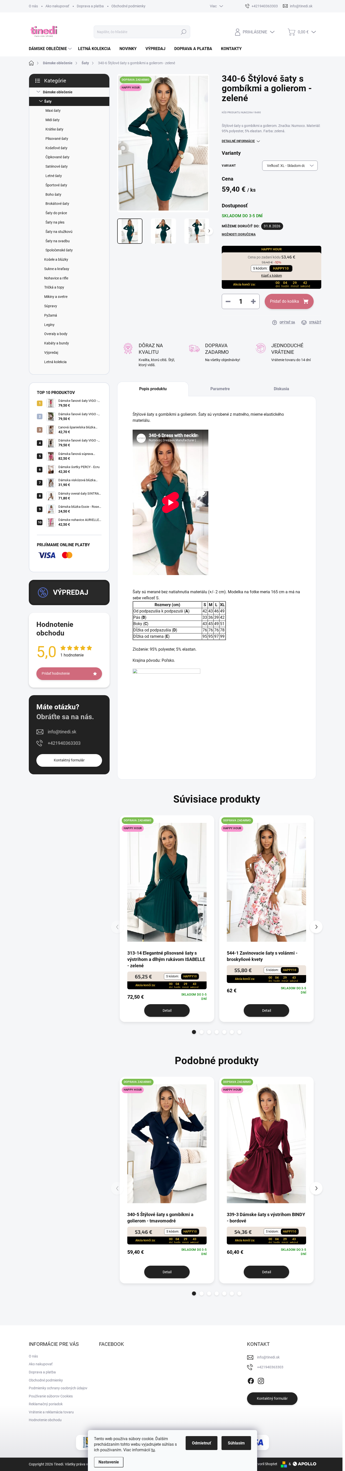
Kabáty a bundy (56, 343)
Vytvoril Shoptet (264, 1464)
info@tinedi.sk (62, 731)
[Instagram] (261, 1380)
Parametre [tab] (220, 388)
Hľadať (183, 32)
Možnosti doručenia (239, 234)
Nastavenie (108, 1462)
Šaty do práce (56, 213)
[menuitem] (51, 48)
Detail (167, 1010)
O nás (33, 6)
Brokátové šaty (57, 204)
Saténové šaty (56, 166)
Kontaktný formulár (69, 760)
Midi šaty (52, 120)
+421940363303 (64, 743)
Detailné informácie (238, 141)
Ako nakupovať (57, 6)
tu (153, 1449)
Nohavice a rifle (56, 278)
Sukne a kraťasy (56, 269)
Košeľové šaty (56, 148)
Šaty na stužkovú (58, 232)
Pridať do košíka (284, 301)
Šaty (48, 101)
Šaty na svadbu (57, 241)
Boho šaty (53, 194)
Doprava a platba (90, 6)
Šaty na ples (54, 222)
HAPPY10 (281, 268)
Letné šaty (53, 176)
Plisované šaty (56, 139)
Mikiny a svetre (55, 297)
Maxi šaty (53, 110)
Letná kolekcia (55, 362)
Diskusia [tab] (281, 388)
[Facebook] (251, 1380)
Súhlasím (236, 1443)
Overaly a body (55, 334)
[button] (194, 1032)
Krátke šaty (54, 129)
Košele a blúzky (56, 259)
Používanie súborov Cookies (51, 1396)
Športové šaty (56, 185)
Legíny (49, 325)
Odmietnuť (201, 1443)
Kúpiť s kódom (271, 275)
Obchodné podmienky (128, 6)
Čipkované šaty (57, 157)
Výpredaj (51, 352)
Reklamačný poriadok (46, 1404)
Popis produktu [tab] (153, 388)
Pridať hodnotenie (56, 673)
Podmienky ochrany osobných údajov (58, 1388)
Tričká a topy (54, 287)
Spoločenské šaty (59, 250)
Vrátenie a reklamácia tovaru (51, 1412)
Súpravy (50, 306)
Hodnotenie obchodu (45, 1420)
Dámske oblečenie (57, 92)
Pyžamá (50, 315)
